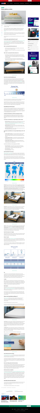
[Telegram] (1, 33)
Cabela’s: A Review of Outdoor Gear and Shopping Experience (13, 401)
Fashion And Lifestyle (16, 3)
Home (8, 3)
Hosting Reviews (27, 3)
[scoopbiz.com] (3, 3)
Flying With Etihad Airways (9, 391)
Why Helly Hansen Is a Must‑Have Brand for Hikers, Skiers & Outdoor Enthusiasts (5, 401)
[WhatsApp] (1, 35)
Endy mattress (4, 387)
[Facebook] (1, 27)
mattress (21, 81)
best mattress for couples (13, 238)
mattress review (13, 387)
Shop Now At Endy (14, 97)
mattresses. (13, 60)
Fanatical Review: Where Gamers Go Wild (21, 401)
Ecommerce (3, 7)
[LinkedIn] (1, 32)
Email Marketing (22, 3)
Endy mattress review (9, 387)
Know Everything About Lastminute (19, 391)
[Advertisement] (33, 11)
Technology (11, 3)
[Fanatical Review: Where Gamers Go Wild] (22, 398)
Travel (30, 3)
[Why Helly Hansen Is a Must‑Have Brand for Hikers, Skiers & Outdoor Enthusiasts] (5, 398)
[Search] (38, 3)
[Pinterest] (1, 30)
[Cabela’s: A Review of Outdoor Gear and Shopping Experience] (13, 398)
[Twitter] (1, 29)
